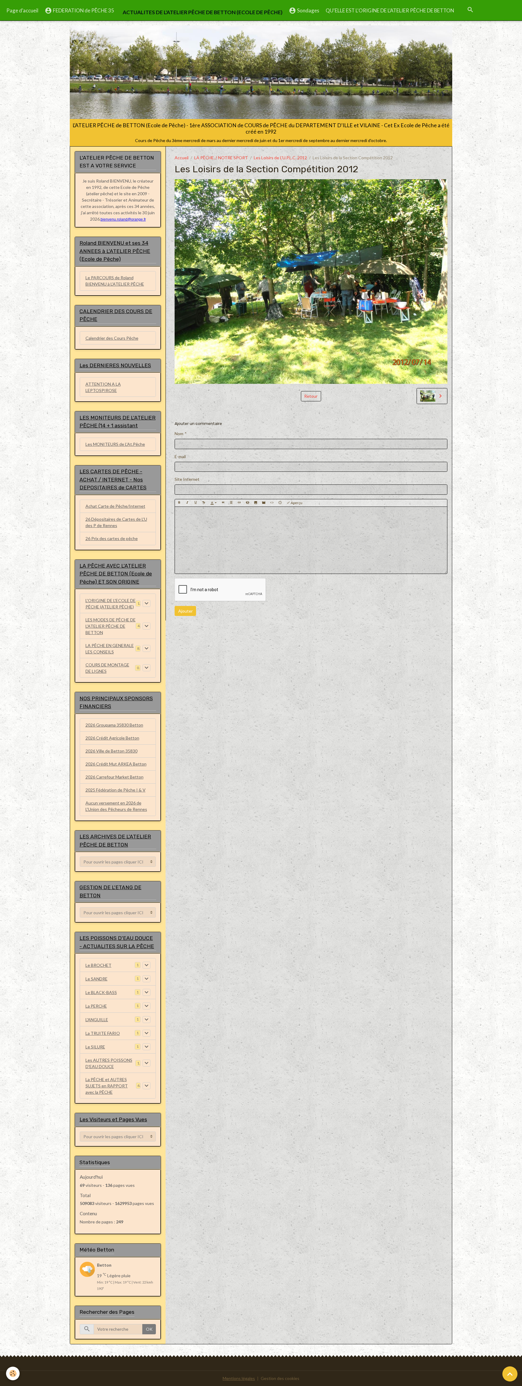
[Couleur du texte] (213, 503)
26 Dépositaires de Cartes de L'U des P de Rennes (116, 522)
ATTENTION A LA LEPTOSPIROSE (103, 387)
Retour (310, 396)
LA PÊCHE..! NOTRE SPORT (221, 157)
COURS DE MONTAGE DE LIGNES (107, 668)
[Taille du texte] (203, 503)
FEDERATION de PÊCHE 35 (83, 10)
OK (149, 1329)
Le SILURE (95, 1046)
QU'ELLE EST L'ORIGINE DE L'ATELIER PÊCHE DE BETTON (390, 10)
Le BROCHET (98, 965)
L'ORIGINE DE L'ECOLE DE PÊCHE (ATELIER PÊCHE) (110, 603)
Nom (179, 433)
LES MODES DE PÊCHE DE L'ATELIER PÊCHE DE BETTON (110, 626)
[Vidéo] (263, 503)
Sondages (307, 10)
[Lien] (239, 503)
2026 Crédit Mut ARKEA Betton (116, 763)
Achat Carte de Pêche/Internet (115, 506)
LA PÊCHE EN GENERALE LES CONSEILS (109, 648)
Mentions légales (239, 1378)
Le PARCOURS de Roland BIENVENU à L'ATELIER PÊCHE (114, 281)
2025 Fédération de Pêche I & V (115, 789)
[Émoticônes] (280, 503)
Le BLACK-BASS (101, 992)
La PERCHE (96, 1006)
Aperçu (296, 502)
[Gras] (179, 503)
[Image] (255, 503)
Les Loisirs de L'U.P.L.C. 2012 (280, 157)
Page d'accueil (22, 10)
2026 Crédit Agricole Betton (112, 737)
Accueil (181, 157)
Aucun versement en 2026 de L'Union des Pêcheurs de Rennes (116, 806)
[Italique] (187, 503)
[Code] (272, 503)
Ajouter (185, 611)
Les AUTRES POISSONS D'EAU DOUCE (108, 1063)
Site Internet (187, 479)
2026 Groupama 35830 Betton (114, 724)
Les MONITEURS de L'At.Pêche (115, 444)
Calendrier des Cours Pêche (111, 338)
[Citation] (223, 503)
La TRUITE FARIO (102, 1033)
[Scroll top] (509, 1373)
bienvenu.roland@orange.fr (123, 219)
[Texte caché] (247, 503)
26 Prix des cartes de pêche (111, 538)
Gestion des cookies (280, 1378)
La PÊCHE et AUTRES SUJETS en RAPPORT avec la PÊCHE (106, 1086)
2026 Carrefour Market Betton (114, 776)
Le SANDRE (96, 978)
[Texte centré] (231, 503)
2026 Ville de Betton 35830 (111, 750)
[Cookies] (13, 1373)
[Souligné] (195, 503)
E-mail (180, 456)
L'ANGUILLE (96, 1019)
